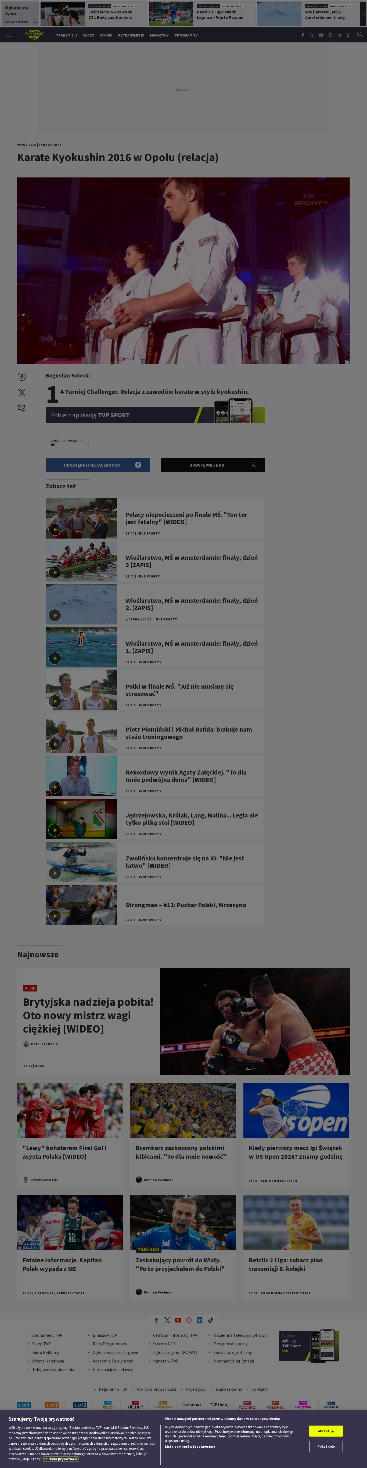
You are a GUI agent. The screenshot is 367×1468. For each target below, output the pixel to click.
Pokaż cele (326, 1446)
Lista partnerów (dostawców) (190, 1446)
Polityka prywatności (61, 1459)
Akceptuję (326, 1431)
